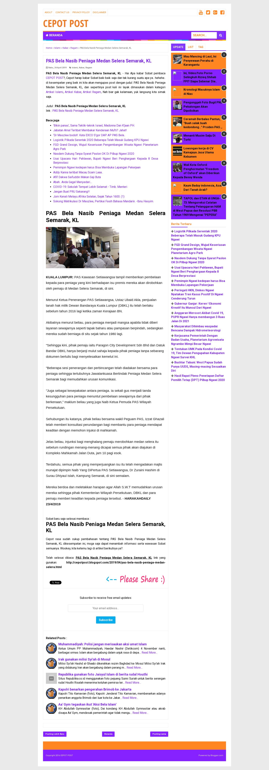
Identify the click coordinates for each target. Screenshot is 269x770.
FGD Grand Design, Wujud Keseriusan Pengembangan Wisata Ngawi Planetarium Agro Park (198, 249)
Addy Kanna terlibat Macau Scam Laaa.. (78, 172)
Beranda (55, 35)
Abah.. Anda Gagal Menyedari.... (72, 182)
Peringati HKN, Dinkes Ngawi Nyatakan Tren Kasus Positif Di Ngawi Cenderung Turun (197, 294)
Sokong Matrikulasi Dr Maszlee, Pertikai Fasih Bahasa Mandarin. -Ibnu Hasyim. (103, 201)
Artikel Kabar (73, 92)
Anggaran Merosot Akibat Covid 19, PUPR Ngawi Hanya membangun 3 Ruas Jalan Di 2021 (198, 317)
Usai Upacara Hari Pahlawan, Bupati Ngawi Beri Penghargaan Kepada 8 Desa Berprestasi (197, 272)
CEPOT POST (54, 78)
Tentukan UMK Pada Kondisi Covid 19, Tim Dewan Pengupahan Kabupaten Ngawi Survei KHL (198, 353)
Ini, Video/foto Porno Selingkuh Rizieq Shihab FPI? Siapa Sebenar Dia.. (200, 77)
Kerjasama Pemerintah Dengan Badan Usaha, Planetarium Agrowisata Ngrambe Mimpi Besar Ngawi (197, 340)
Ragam (88, 67)
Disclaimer (99, 12)
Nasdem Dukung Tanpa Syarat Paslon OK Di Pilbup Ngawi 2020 (93, 153)
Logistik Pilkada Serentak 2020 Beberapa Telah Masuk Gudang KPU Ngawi (101, 140)
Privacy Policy (81, 12)
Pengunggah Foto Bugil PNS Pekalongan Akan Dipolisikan (203, 106)
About (48, 12)
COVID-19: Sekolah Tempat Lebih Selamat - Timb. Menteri (90, 187)
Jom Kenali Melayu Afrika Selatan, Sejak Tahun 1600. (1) (88, 196)
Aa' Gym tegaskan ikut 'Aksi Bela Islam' (87, 704)
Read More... (149, 652)
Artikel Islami (54, 92)
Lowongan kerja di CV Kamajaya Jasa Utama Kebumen (199, 152)
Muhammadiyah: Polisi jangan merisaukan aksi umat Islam (102, 644)
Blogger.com (217, 755)
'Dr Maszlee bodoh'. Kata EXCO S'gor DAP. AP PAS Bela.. (89, 135)
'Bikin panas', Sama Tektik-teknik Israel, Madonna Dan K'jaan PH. (94, 125)
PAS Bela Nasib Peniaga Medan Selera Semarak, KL (85, 110)
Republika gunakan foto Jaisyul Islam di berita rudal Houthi (103, 674)
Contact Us (62, 12)
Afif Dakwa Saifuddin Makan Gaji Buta (77, 177)
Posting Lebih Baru (54, 734)
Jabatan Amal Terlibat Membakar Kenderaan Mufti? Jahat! (90, 130)
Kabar (81, 67)
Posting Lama (159, 734)
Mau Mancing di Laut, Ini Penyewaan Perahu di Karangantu (200, 60)
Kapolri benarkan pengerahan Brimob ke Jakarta (94, 689)
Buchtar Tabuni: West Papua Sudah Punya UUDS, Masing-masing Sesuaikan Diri (198, 366)
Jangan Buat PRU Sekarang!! (71, 191)
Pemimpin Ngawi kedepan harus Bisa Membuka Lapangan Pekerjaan (97, 167)
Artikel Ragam (92, 92)
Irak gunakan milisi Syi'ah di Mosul (84, 659)
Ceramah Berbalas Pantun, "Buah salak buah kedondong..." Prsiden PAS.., (203, 123)
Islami (75, 67)
